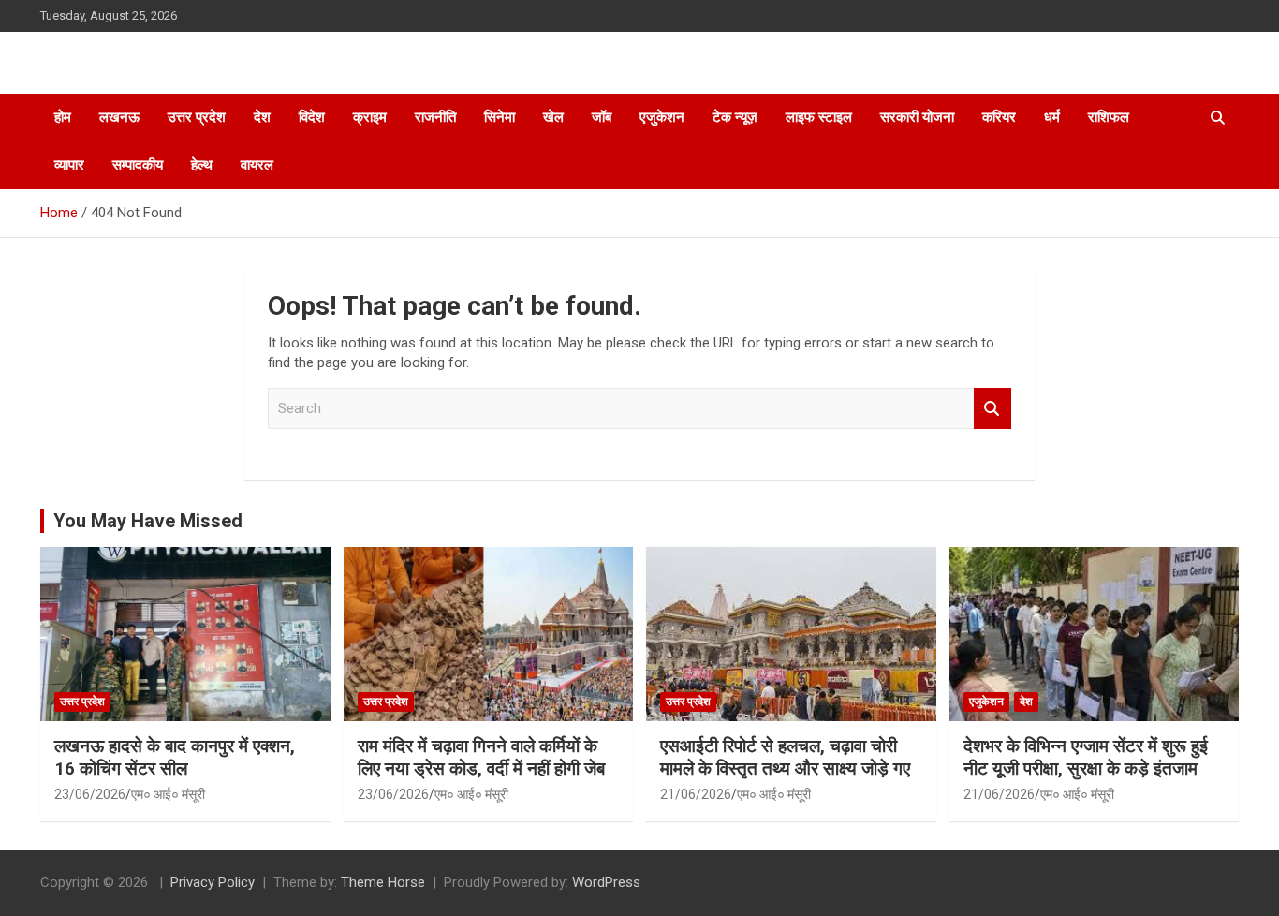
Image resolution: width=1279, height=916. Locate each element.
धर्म (1052, 117)
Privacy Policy (212, 882)
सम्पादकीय (137, 164)
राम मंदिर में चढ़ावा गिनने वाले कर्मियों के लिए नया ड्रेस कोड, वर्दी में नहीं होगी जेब (481, 757)
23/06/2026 (89, 794)
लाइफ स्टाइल (819, 117)
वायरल (257, 164)
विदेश (312, 117)
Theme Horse (383, 882)
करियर (999, 117)
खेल (553, 117)
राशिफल (1108, 117)
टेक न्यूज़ (735, 117)
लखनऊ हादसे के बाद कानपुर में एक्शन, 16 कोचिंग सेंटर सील (174, 757)
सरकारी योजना (917, 117)
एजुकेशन (662, 117)
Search (992, 409)
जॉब (601, 117)
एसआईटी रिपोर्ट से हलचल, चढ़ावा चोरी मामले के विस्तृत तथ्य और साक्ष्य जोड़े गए (785, 757)
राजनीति (435, 117)
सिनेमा (499, 117)
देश (262, 117)
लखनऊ (119, 117)
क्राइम (370, 117)
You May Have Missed (148, 521)
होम (62, 117)
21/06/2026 (695, 794)
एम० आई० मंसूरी (168, 794)
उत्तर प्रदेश (197, 117)
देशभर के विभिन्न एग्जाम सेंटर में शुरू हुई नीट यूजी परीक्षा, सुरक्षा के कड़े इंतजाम (1085, 757)
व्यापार (69, 164)
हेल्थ (202, 164)
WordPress (606, 882)
